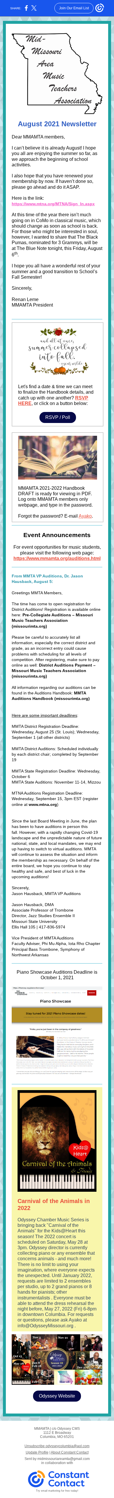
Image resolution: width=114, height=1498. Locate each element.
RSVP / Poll (57, 417)
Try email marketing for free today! (57, 1490)
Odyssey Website (57, 1395)
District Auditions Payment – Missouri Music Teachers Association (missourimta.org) (54, 670)
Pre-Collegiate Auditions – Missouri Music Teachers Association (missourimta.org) (52, 620)
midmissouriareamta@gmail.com (63, 1459)
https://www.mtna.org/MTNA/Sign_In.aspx (53, 203)
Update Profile (37, 1452)
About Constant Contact (70, 1452)
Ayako (85, 516)
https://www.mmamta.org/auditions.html (57, 558)
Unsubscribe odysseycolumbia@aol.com (57, 1446)
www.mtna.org (43, 804)
